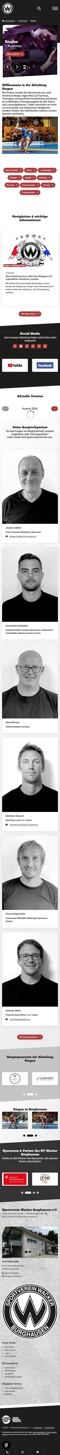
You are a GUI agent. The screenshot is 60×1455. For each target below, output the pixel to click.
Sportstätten (10, 1356)
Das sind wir (10, 1350)
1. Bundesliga (45, 170)
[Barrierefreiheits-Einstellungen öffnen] (47, 8)
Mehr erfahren (13, 54)
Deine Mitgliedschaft (14, 1388)
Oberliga (13, 178)
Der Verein (9, 1347)
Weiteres (9, 1394)
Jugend (28, 178)
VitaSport (9, 1374)
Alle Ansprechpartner (28, 1037)
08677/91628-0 (11, 1273)
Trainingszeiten (28, 192)
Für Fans (10, 185)
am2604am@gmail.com (19, 1019)
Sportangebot (10, 21)
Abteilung (43, 178)
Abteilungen (22, 21)
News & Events (11, 170)
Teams (29, 170)
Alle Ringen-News (28, 314)
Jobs (7, 1353)
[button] (24, 1094)
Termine (46, 185)
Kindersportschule (13, 1377)
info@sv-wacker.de (28, 1217)
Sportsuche (10, 1368)
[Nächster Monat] (54, 408)
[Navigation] (54, 8)
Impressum (37, 1428)
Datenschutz (50, 1428)
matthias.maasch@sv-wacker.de (23, 825)
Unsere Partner (28, 185)
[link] (30, 268)
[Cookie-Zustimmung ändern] (6, 1445)
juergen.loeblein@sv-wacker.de (22, 536)
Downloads (10, 1391)
